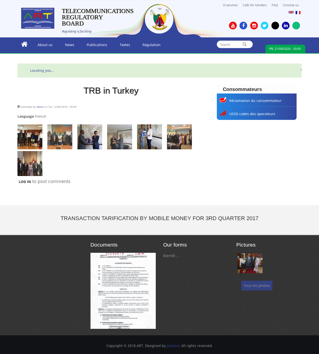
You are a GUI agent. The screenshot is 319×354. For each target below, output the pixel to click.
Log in (25, 181)
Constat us (291, 5)
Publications (93, 46)
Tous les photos (257, 285)
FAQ (275, 5)
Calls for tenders (255, 5)
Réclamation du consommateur (255, 100)
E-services (230, 5)
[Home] (37, 17)
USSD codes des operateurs (252, 113)
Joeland (173, 345)
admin (40, 106)
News (66, 46)
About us (42, 46)
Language (25, 116)
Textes (121, 46)
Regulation (148, 46)
